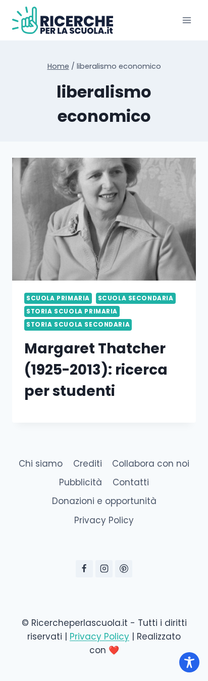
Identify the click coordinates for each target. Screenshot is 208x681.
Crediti (87, 464)
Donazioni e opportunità (104, 501)
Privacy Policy (104, 520)
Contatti (131, 482)
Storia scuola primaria (72, 311)
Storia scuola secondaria (78, 325)
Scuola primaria (58, 298)
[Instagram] (104, 568)
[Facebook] (84, 568)
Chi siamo (41, 464)
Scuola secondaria (136, 298)
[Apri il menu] (186, 20)
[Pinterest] (123, 568)
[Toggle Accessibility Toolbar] (189, 662)
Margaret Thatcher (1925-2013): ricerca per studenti (96, 370)
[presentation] (104, 219)
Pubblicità (80, 482)
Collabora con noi (150, 464)
